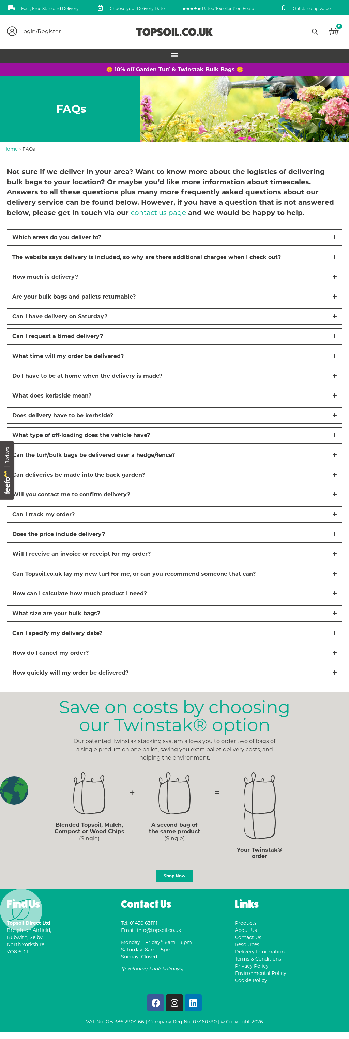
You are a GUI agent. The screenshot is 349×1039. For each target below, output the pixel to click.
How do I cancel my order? (50, 653)
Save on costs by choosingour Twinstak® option (174, 716)
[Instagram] (174, 1002)
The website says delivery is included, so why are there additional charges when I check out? (146, 257)
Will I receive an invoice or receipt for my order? (81, 554)
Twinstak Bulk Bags (206, 69)
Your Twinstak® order (259, 853)
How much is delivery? (45, 277)
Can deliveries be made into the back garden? (78, 475)
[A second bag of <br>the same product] (174, 793)
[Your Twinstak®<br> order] (260, 805)
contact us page (158, 212)
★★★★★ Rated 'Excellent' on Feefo (218, 8)
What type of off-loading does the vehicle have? (81, 435)
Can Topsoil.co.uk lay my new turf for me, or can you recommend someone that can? (134, 574)
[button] (174, 54)
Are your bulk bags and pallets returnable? (74, 296)
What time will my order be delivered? (68, 356)
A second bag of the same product (174, 828)
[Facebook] (155, 1002)
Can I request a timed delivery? (57, 336)
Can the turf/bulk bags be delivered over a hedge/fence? (93, 455)
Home (10, 149)
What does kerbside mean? (51, 395)
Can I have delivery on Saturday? (59, 316)
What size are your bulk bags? (56, 613)
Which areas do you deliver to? (56, 237)
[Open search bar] (315, 32)
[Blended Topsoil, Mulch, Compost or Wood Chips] (89, 793)
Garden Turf (153, 69)
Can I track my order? (43, 514)
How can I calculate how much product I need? (79, 593)
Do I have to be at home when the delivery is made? (87, 376)
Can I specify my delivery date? (57, 633)
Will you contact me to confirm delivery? (71, 494)
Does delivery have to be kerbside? (62, 415)
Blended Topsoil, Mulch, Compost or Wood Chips (89, 828)
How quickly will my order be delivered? (70, 672)
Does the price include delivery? (58, 534)
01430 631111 (143, 923)
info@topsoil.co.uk (159, 930)
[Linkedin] (193, 1002)
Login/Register (40, 31)
